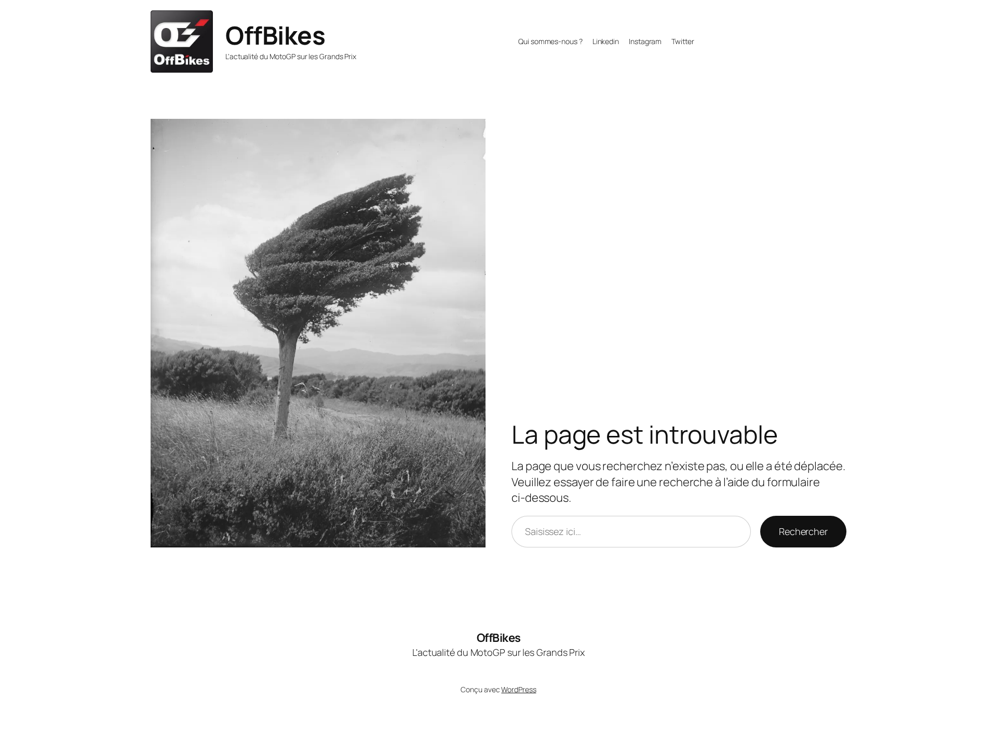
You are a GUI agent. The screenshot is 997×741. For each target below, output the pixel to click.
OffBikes (275, 35)
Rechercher (803, 531)
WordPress (518, 689)
